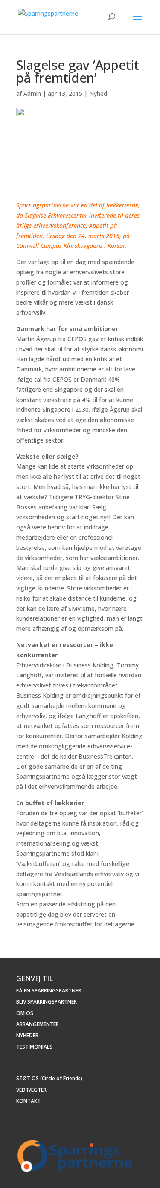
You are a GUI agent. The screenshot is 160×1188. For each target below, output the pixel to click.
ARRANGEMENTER (37, 1024)
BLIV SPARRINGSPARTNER (46, 1001)
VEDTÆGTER (31, 1089)
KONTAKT (28, 1101)
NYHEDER (27, 1035)
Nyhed (98, 93)
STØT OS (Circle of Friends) (49, 1078)
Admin (32, 93)
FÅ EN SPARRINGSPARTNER (48, 990)
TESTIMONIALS (34, 1046)
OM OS (24, 1013)
